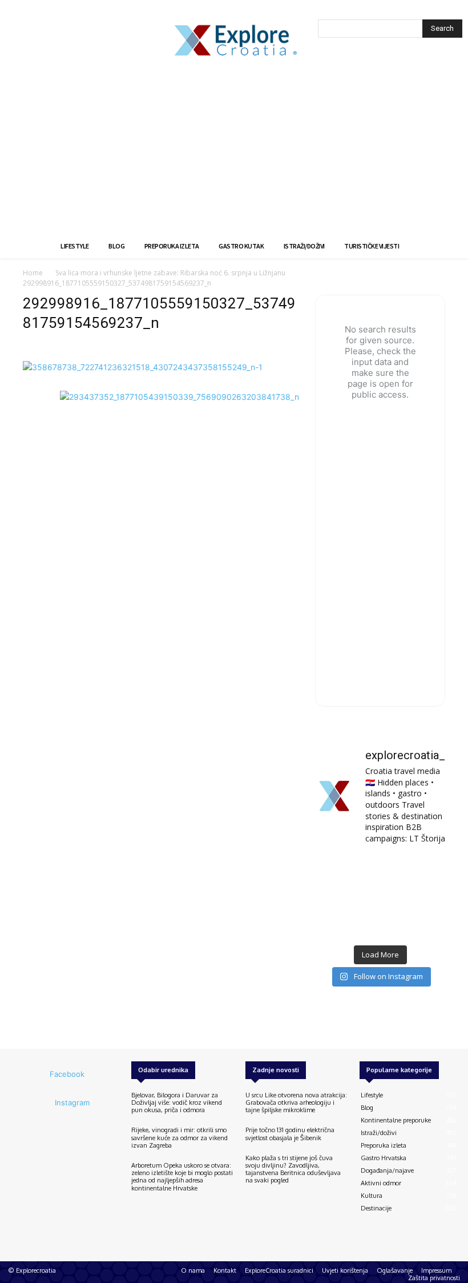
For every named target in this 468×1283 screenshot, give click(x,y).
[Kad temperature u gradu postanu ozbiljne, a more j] (334, 924)
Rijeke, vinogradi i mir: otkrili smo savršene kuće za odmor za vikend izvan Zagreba (179, 1137)
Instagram (72, 1102)
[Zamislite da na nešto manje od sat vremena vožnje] (334, 896)
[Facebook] (34, 1074)
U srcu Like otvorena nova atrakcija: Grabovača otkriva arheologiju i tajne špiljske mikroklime (296, 1102)
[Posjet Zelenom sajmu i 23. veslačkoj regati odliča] (380, 924)
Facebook (67, 1073)
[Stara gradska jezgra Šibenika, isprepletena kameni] (334, 868)
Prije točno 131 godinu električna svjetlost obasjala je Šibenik (289, 1133)
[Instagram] (39, 1103)
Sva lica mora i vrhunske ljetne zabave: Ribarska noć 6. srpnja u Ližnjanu (170, 273)
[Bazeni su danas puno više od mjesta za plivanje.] (380, 868)
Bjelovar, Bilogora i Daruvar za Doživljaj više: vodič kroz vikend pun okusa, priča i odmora (176, 1102)
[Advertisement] (234, 148)
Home (33, 273)
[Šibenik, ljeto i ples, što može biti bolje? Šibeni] (425, 868)
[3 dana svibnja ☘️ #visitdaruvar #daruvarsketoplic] (425, 896)
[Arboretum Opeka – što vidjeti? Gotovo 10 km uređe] (380, 896)
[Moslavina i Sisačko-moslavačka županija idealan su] (425, 924)
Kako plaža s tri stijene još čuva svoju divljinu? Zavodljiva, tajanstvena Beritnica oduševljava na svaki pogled (293, 1169)
